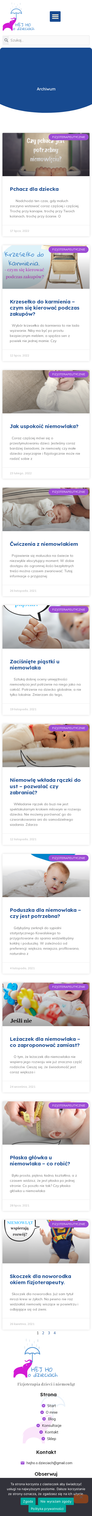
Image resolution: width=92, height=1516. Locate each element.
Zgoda (28, 1501)
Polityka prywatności (47, 1509)
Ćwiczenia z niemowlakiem (44, 544)
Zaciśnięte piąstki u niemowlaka (35, 664)
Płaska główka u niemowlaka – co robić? (40, 1160)
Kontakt (46, 1452)
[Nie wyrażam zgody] (81, 1498)
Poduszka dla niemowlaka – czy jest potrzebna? (45, 913)
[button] (55, 16)
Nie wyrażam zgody (55, 1501)
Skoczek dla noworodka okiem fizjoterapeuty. (40, 1279)
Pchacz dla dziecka (34, 189)
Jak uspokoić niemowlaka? (44, 426)
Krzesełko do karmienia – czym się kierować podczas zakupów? (44, 307)
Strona (48, 1394)
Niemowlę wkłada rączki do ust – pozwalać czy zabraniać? (45, 786)
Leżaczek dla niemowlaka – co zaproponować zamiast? (45, 1042)
